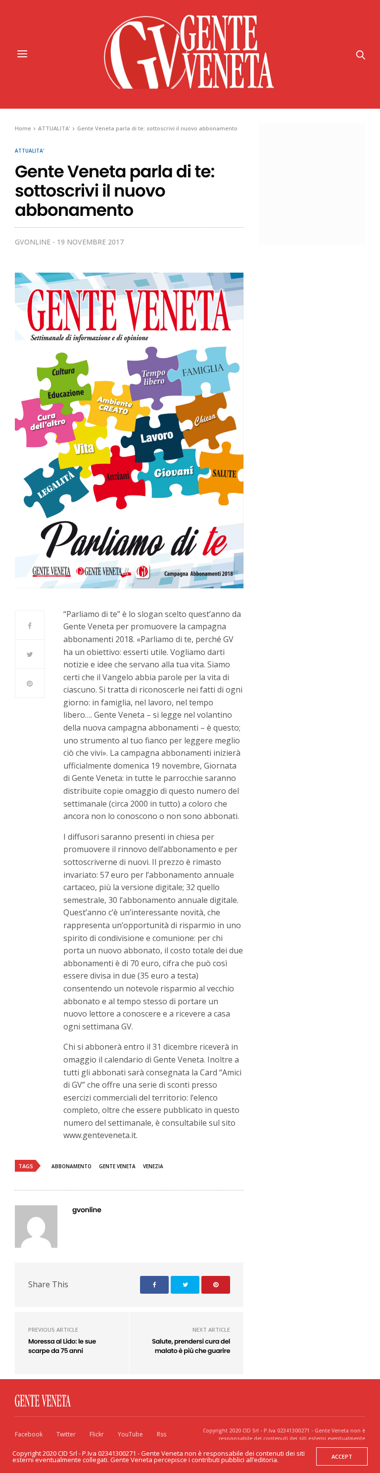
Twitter (66, 1434)
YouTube (130, 1434)
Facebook (29, 1434)
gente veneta (117, 1166)
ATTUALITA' (29, 150)
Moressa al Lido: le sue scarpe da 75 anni (62, 1346)
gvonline (32, 241)
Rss (161, 1434)
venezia (153, 1166)
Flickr (97, 1434)
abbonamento (71, 1166)
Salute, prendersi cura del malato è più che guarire (191, 1346)
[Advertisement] (324, 182)
